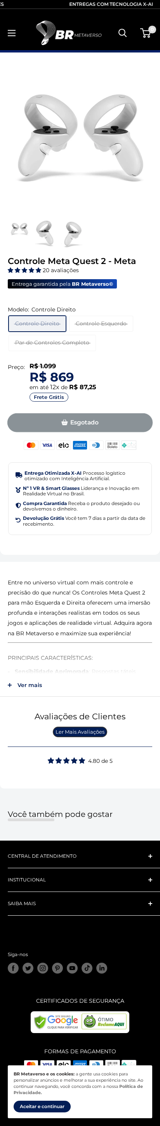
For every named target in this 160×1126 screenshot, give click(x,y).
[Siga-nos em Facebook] (13, 968)
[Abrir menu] (12, 33)
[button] (25, 270)
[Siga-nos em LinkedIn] (101, 968)
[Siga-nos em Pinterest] (57, 968)
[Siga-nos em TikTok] (87, 968)
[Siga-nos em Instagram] (42, 968)
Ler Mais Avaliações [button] (80, 732)
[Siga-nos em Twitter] (28, 968)
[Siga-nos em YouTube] (72, 968)
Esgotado (84, 423)
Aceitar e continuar (42, 1106)
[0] (146, 33)
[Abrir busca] (122, 33)
